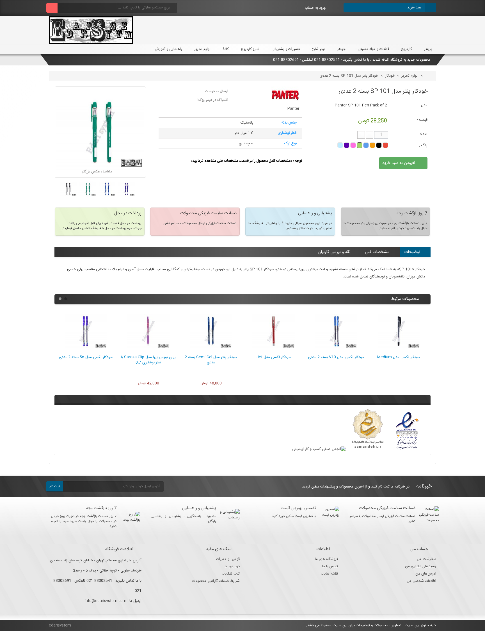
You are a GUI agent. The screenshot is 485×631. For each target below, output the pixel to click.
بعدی (143, 191)
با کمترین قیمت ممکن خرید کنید (294, 516)
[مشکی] (378, 145)
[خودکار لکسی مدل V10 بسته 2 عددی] (336, 351)
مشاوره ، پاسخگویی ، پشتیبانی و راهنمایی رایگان (183, 518)
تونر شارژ (318, 49)
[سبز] (359, 145)
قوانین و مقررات (228, 559)
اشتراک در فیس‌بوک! (213, 100)
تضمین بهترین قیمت (298, 508)
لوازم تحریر (202, 49)
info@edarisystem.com (105, 601)
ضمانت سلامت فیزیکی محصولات (387, 508)
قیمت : (422, 120)
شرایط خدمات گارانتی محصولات (216, 581)
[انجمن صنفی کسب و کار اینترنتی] (319, 449)
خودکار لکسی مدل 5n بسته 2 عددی (86, 357)
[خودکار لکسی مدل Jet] (273, 351)
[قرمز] (385, 145)
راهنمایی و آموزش (168, 49)
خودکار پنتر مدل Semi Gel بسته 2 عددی (211, 360)
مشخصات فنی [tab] (377, 252)
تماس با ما (330, 566)
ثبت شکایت (231, 574)
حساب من (419, 549)
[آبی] (366, 145)
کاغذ (226, 49)
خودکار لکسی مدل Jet (274, 357)
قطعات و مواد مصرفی (373, 49)
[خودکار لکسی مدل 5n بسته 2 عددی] (86, 351)
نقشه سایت (329, 574)
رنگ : (422, 145)
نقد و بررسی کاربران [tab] (334, 252)
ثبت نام (54, 486)
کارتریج (406, 49)
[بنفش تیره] (346, 145)
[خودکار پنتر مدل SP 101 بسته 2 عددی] (126, 189)
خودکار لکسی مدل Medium (398, 357)
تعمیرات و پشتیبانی (285, 49)
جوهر (341, 49)
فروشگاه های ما (326, 559)
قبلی (57, 191)
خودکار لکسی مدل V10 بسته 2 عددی (336, 357)
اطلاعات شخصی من (421, 581)
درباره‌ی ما (232, 566)
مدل (424, 105)
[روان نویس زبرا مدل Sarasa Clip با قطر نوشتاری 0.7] (148, 351)
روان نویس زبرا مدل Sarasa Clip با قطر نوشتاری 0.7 (148, 360)
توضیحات (412, 252)
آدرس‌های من (425, 574)
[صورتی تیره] (353, 145)
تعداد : (422, 134)
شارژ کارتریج (250, 49)
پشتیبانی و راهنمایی (199, 508)
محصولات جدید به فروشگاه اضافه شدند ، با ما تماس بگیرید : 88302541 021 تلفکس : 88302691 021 (352, 60)
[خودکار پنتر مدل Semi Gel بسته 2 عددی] (211, 351)
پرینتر (428, 49)
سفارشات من (426, 559)
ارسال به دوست (216, 91)
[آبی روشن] (340, 145)
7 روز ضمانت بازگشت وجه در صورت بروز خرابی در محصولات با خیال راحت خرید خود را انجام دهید (84, 521)
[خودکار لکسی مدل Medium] (399, 351)
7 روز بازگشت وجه (101, 508)
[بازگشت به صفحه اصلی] (430, 76)
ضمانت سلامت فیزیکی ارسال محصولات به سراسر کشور (383, 518)
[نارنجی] (372, 145)
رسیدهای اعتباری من (420, 566)
